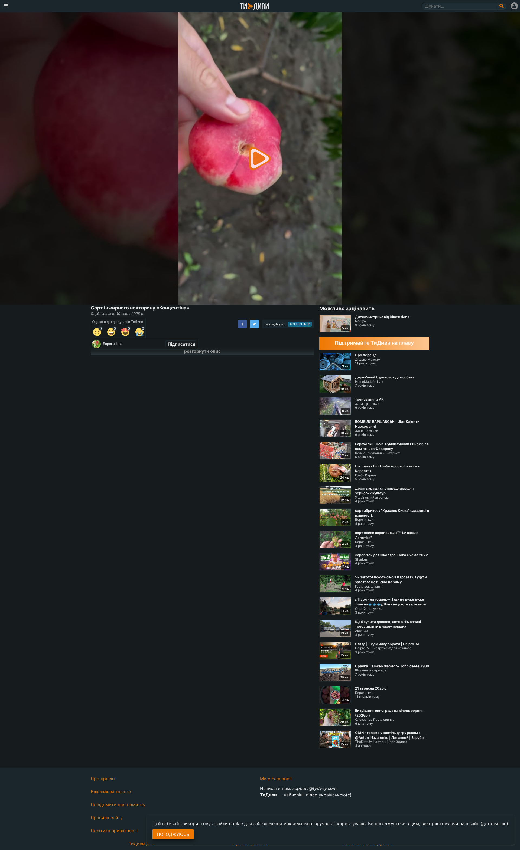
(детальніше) (494, 823)
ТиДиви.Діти (142, 843)
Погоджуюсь (173, 834)
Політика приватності (114, 830)
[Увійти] (514, 5)
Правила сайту (107, 817)
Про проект (103, 778)
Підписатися (181, 344)
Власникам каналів (111, 791)
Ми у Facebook (276, 778)
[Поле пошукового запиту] (502, 6)
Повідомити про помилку (118, 804)
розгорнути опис (202, 351)
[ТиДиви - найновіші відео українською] (254, 6)
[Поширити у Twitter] (254, 324)
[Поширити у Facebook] (242, 324)
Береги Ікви (113, 344)
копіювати (299, 324)
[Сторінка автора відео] (96, 344)
